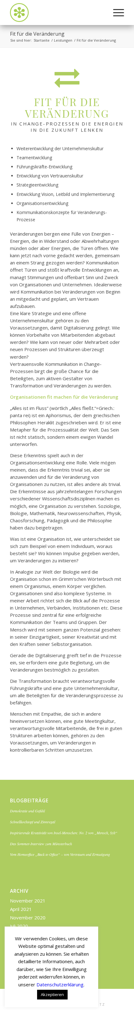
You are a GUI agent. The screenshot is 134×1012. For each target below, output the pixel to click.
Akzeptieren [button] (52, 994)
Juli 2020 (19, 926)
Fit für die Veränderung (37, 33)
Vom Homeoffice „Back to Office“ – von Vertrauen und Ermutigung (60, 854)
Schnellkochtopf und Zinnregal (32, 821)
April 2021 (21, 909)
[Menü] (115, 12)
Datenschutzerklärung (60, 984)
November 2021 (27, 900)
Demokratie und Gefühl (27, 810)
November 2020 (27, 917)
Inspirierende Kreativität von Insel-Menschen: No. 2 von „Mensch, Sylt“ (63, 832)
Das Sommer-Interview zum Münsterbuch (41, 843)
